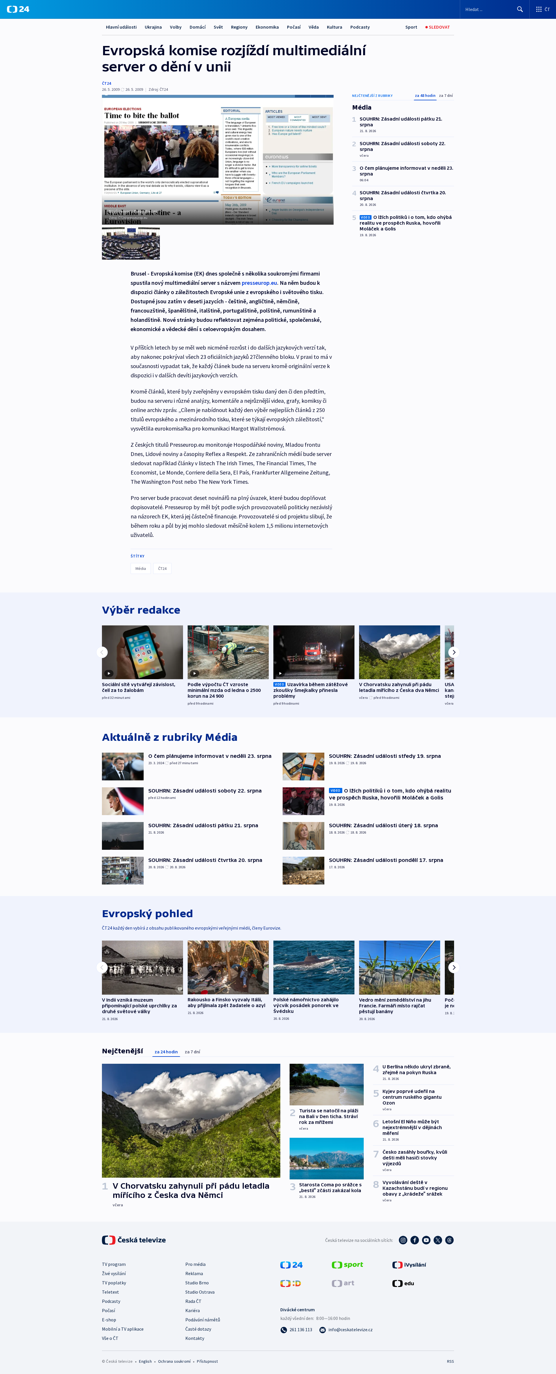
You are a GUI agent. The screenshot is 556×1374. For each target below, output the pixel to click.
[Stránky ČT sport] (347, 1264)
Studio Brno (197, 1283)
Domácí (198, 27)
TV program (114, 1264)
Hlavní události (121, 27)
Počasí (294, 27)
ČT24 (106, 83)
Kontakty (194, 1338)
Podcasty (360, 27)
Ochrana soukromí (174, 1361)
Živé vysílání (114, 1273)
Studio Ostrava (200, 1292)
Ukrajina (153, 27)
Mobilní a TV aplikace (123, 1329)
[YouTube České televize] (426, 1240)
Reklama (194, 1273)
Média (141, 568)
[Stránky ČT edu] (403, 1283)
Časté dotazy (198, 1329)
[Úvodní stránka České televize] (134, 1240)
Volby (176, 27)
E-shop (109, 1320)
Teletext (110, 1292)
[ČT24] (18, 9)
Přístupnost (207, 1361)
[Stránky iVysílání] (409, 1264)
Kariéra (192, 1310)
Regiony (239, 27)
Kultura (334, 27)
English (145, 1361)
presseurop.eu (259, 282)
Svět (218, 27)
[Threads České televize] (449, 1240)
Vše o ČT (110, 1338)
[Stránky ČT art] (343, 1283)
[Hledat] (520, 9)
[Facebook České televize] (414, 1240)
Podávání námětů (202, 1320)
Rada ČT (193, 1301)
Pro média (195, 1264)
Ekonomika (267, 27)
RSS (450, 1361)
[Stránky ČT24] (291, 1264)
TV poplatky (114, 1283)
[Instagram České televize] (403, 1240)
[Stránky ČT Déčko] (290, 1283)
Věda (314, 27)
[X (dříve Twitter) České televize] (437, 1240)
